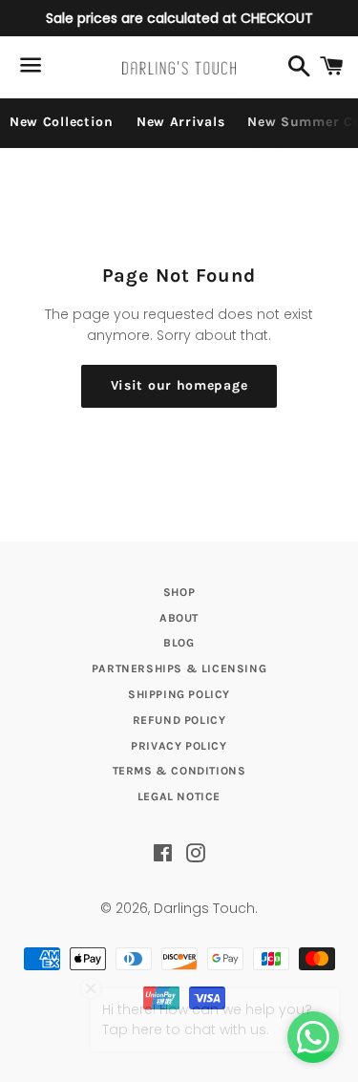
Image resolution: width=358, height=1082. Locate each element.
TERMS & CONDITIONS (179, 770)
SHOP (179, 592)
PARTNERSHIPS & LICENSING (179, 668)
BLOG (178, 642)
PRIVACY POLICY (178, 746)
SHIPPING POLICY (179, 694)
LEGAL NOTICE (179, 796)
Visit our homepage (179, 385)
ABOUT (179, 618)
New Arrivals (180, 122)
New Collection (62, 122)
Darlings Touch (204, 908)
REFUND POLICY (179, 720)
